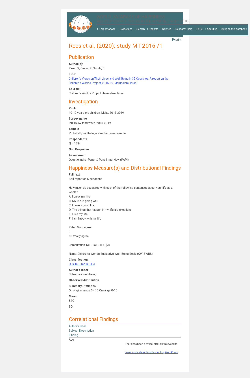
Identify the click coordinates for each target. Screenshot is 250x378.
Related (166, 29)
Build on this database (234, 29)
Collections (126, 29)
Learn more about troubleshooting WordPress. (151, 352)
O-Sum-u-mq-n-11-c (82, 264)
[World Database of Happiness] (81, 24)
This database (107, 29)
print (178, 39)
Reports (153, 29)
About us (212, 29)
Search (141, 29)
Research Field (184, 29)
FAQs (200, 29)
